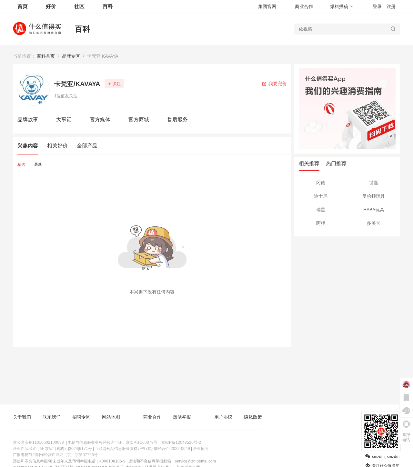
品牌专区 (71, 56)
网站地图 (111, 417)
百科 (82, 29)
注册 (391, 6)
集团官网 (267, 6)
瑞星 (320, 209)
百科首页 (46, 56)
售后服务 (177, 119)
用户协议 (223, 417)
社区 (79, 6)
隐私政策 (253, 417)
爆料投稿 (339, 6)
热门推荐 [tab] (336, 163)
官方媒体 (100, 119)
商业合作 (304, 6)
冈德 (320, 182)
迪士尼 (320, 196)
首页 (22, 6)
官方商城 (138, 119)
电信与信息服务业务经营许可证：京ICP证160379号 (112, 442)
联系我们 (52, 417)
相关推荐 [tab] (309, 163)
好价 (51, 6)
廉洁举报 (182, 417)
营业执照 (200, 448)
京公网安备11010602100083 (38, 442)
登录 (377, 6)
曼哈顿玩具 (373, 196)
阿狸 (320, 223)
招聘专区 (81, 417)
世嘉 (373, 182)
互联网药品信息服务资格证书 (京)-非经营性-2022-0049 (142, 448)
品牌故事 (27, 119)
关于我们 (22, 417)
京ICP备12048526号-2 (181, 442)
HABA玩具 (373, 209)
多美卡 (373, 223)
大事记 (64, 119)
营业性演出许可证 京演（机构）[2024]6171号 (52, 448)
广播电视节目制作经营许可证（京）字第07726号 (55, 454)
